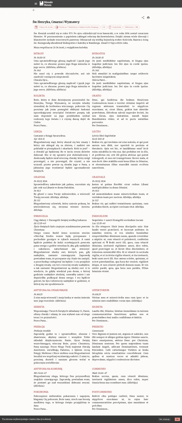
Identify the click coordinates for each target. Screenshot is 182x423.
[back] (33, 10)
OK (177, 419)
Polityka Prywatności (63, 419)
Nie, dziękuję (164, 419)
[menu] (36, 4)
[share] (143, 17)
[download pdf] (148, 17)
